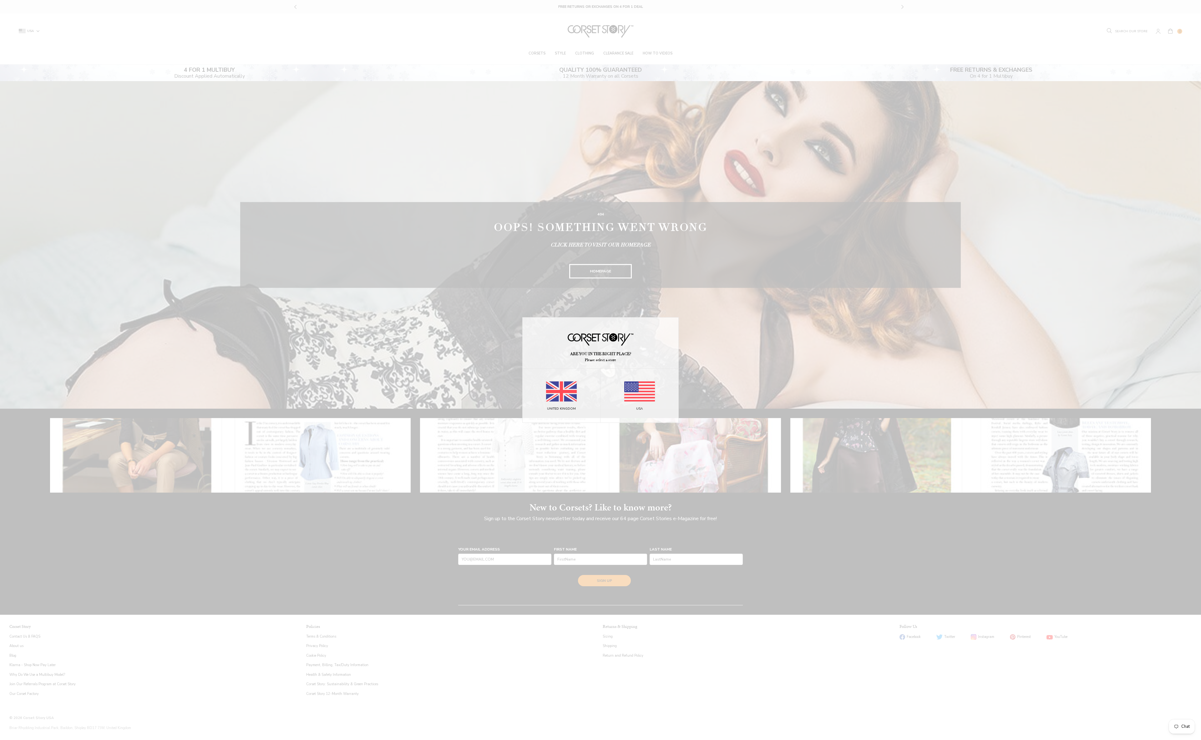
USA (639, 408)
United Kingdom (561, 408)
